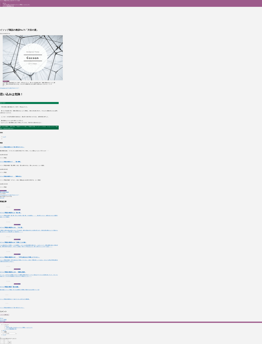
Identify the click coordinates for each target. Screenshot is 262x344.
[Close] (9, 342)
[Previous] (2, 341)
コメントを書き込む (5, 314)
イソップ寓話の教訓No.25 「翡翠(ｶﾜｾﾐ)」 (11, 176)
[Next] (6, 341)
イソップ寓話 (3, 190)
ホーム (7, 326)
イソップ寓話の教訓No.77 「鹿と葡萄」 (10, 161)
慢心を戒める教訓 (4, 192)
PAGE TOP (2, 321)
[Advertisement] (39, 17)
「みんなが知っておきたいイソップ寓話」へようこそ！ (19, 327)
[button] (17, 88)
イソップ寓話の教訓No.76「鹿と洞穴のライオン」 (12, 147)
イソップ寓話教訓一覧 (10, 329)
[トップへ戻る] (0, 337)
